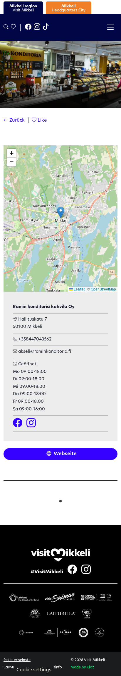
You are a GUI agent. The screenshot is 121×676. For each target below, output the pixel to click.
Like (41, 120)
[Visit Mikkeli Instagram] (37, 27)
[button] (60, 213)
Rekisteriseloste (17, 660)
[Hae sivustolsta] (6, 27)
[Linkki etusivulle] (60, 555)
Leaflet (79, 288)
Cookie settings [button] (33, 670)
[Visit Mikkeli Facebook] (28, 27)
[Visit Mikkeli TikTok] (46, 27)
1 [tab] (60, 500)
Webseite (65, 454)
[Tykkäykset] (13, 27)
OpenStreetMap (103, 288)
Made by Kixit (82, 667)
